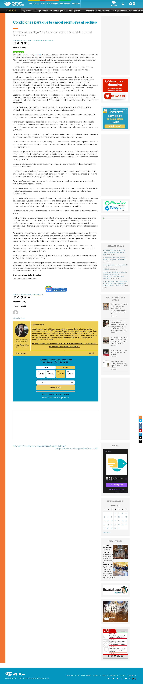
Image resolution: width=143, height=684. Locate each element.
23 (115, 524)
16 (115, 521)
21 (108, 524)
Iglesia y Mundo (52, 4)
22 (111, 524)
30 (115, 528)
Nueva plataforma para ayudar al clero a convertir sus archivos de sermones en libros (119, 364)
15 (111, 521)
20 (104, 524)
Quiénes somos (70, 675)
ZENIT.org (37, 55)
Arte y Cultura (48, 40)
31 (119, 528)
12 (126, 517)
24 (119, 524)
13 (104, 521)
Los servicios (96, 675)
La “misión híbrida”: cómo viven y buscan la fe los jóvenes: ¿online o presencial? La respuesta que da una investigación (115, 283)
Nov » (108, 532)
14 (108, 521)
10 (119, 517)
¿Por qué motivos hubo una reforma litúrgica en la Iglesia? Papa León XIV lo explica (114, 252)
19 (126, 521)
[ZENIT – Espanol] (16, 3)
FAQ (78, 675)
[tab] (109, 631)
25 (122, 524)
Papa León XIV (34, 4)
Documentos (65, 4)
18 (122, 521)
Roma (43, 4)
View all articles (19, 318)
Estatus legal (113, 675)
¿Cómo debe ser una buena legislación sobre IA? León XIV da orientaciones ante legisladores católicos (119, 340)
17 (119, 521)
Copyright (122, 675)
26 (126, 524)
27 (104, 528)
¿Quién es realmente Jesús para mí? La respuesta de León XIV (119, 352)
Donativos (76, 4)
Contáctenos (131, 675)
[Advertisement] (55, 427)
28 (108, 528)
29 (111, 528)
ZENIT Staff (36, 40)
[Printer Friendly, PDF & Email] (18, 52)
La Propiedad (85, 675)
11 (122, 517)
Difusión (105, 675)
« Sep (104, 532)
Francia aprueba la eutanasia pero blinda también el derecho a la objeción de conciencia (115, 267)
